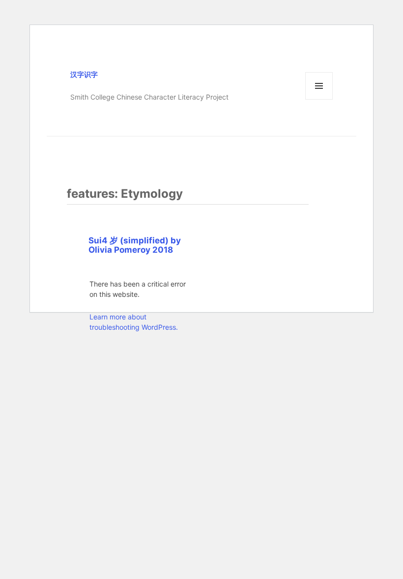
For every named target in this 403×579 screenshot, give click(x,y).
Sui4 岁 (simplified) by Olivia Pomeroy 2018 (134, 245)
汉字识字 (84, 74)
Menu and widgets (319, 99)
